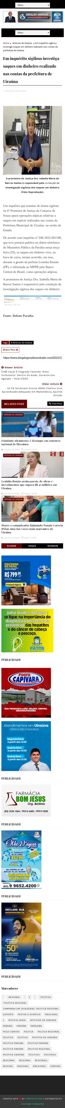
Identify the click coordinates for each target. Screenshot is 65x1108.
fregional (51, 1014)
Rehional (23, 1066)
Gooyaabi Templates (32, 1104)
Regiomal (9, 1060)
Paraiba (8, 1026)
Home (6, 43)
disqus (32, 546)
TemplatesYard (34, 1099)
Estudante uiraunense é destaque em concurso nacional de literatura (30, 442)
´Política (45, 997)
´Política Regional (15, 1003)
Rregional (39, 1066)
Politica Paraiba (13, 1043)
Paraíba (21, 1026)
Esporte (8, 1014)
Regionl (8, 1066)
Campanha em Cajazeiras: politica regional (31, 1008)
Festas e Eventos (29, 1014)
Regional (25, 1060)
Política (23, 1037)
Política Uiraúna (13, 1054)
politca (28, 1031)
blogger (11, 546)
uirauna (55, 1066)
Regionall (41, 1060)
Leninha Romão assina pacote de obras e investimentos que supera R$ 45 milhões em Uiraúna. (29, 485)
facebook (52, 546)
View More (57, 403)
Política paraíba (13, 1049)
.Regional (14, 997)
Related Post (14, 404)
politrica (50, 1054)
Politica (8, 1037)
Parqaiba (36, 1026)
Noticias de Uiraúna (22, 43)
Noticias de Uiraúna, (16, 91)
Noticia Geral (17, 1020)
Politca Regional (48, 1031)
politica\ (34, 1054)
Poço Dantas (11, 1031)
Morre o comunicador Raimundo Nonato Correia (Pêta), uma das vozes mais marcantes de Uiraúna (32, 529)
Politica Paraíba (38, 1043)
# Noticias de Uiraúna (21, 342)
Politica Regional (39, 1049)
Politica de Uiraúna (44, 1037)
